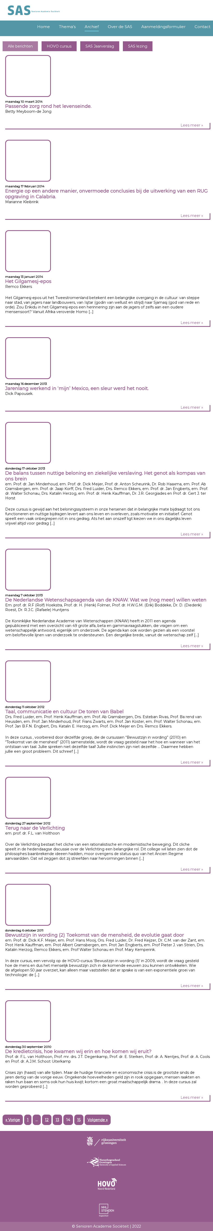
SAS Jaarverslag (99, 46)
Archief (92, 26)
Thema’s (67, 26)
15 (79, 1119)
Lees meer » (192, 125)
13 (57, 1119)
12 (47, 1119)
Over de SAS (120, 26)
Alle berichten (20, 46)
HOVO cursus (59, 46)
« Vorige (12, 1119)
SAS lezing (137, 46)
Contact (202, 26)
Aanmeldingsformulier (163, 26)
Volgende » (98, 1119)
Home (43, 26)
